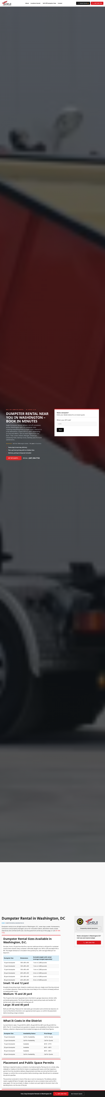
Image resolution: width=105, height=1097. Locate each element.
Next (60, 430)
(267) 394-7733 (98, 3)
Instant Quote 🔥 (84, 3)
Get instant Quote (76, 1094)
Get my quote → (13, 458)
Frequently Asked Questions (89, 928)
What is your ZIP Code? (64, 420)
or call (31, 458)
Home (3, 923)
